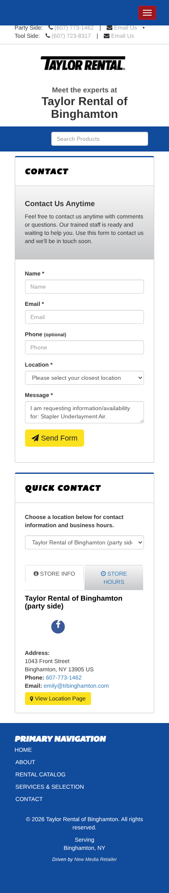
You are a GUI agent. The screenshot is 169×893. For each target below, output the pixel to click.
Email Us (125, 27)
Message (39, 395)
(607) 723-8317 (71, 35)
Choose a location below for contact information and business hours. (74, 521)
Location (39, 364)
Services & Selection (50, 786)
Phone (45, 334)
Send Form (58, 438)
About (25, 762)
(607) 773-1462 (74, 27)
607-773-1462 (64, 677)
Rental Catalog (41, 774)
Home (23, 749)
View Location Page (59, 699)
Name (34, 273)
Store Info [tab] (57, 573)
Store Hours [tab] (115, 577)
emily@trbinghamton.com (76, 685)
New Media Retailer (95, 859)
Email (34, 304)
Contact (29, 799)
